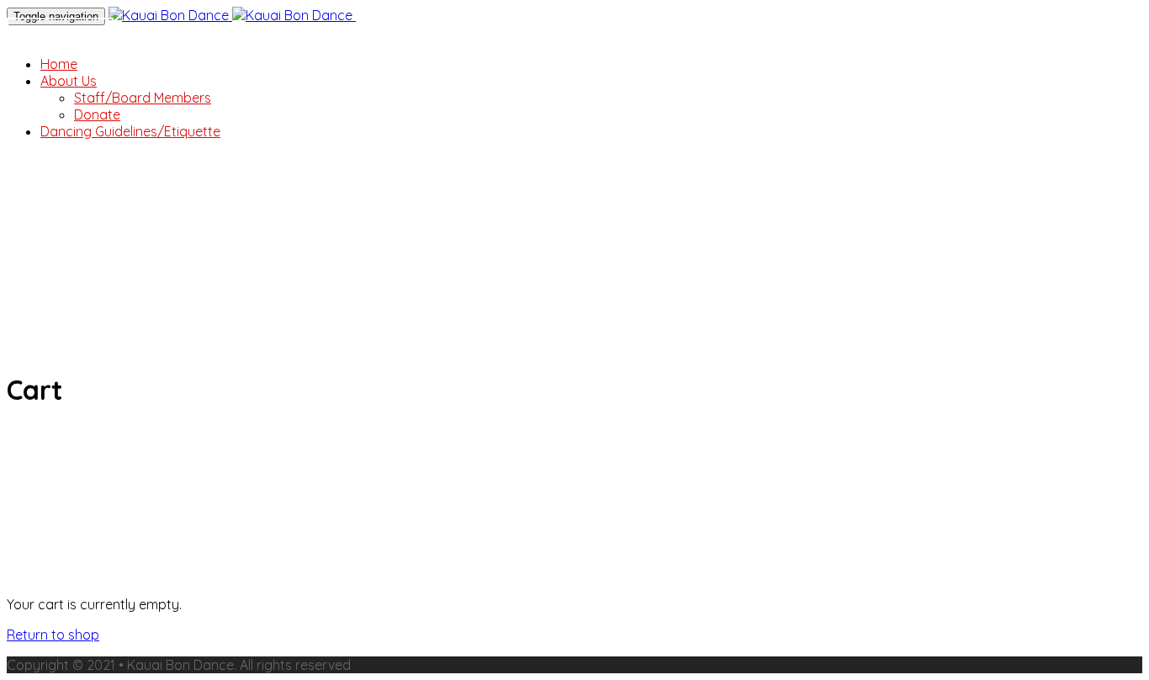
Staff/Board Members (142, 97)
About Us (68, 80)
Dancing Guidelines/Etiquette (130, 131)
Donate (60, 34)
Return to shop (53, 634)
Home (58, 64)
